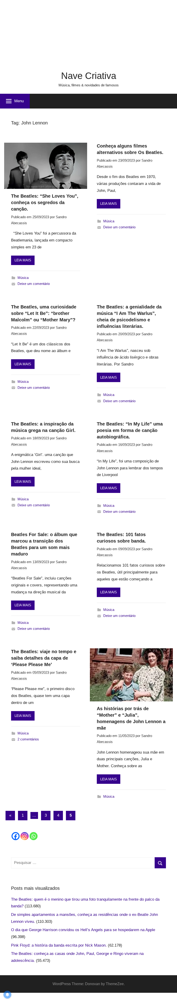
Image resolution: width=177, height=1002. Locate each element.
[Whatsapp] (34, 836)
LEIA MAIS (23, 260)
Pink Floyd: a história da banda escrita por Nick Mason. (59, 945)
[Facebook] (16, 836)
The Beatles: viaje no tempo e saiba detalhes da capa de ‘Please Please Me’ (43, 658)
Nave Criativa (88, 76)
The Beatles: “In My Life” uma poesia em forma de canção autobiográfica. (130, 430)
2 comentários (28, 739)
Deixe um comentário (34, 284)
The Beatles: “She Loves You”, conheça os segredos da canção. (44, 202)
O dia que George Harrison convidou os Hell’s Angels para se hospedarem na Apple (83, 930)
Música (23, 278)
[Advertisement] (88, 32)
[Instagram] (25, 836)
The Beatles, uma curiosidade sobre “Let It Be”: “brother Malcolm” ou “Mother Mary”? (43, 313)
